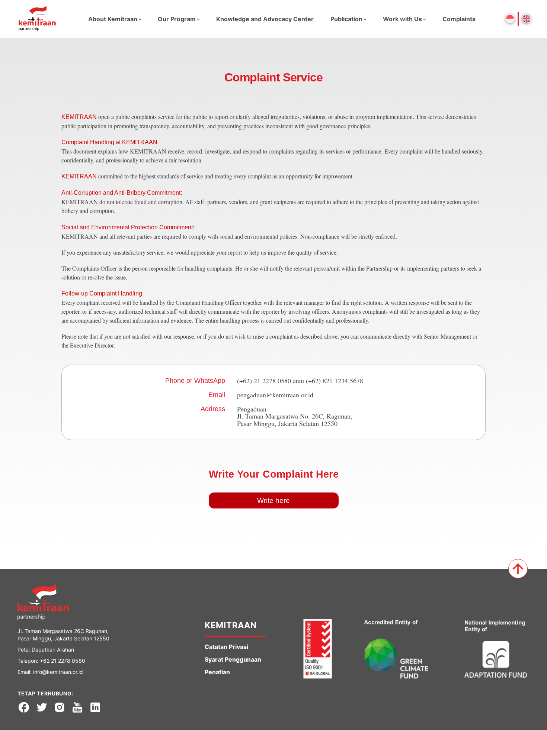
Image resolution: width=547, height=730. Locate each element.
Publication (346, 19)
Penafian (217, 672)
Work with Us (402, 19)
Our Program (177, 19)
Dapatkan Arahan (53, 649)
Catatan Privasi (226, 646)
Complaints (459, 19)
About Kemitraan (112, 19)
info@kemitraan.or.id (58, 672)
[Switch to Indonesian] (510, 19)
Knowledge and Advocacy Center (265, 19)
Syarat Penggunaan (233, 659)
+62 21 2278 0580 (62, 661)
